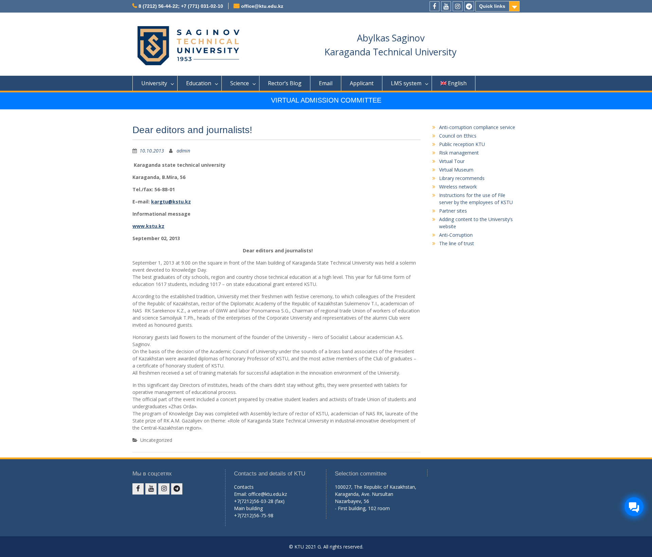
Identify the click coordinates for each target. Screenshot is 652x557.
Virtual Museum (456, 169)
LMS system (406, 83)
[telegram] (469, 6)
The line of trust (456, 243)
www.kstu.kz (148, 226)
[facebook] (434, 6)
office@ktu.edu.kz (262, 6)
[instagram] (458, 6)
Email (325, 83)
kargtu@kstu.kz (171, 201)
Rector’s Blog (285, 83)
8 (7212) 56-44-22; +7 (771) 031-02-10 (181, 6)
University (154, 83)
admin (183, 150)
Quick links (492, 6)
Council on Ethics (457, 135)
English (457, 83)
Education (198, 83)
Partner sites (453, 211)
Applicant (362, 83)
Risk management (459, 152)
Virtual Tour (452, 161)
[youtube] (446, 6)
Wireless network (458, 186)
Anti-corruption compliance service (477, 127)
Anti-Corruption (456, 235)
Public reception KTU (462, 144)
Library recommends (462, 178)
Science (239, 83)
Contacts (244, 487)
